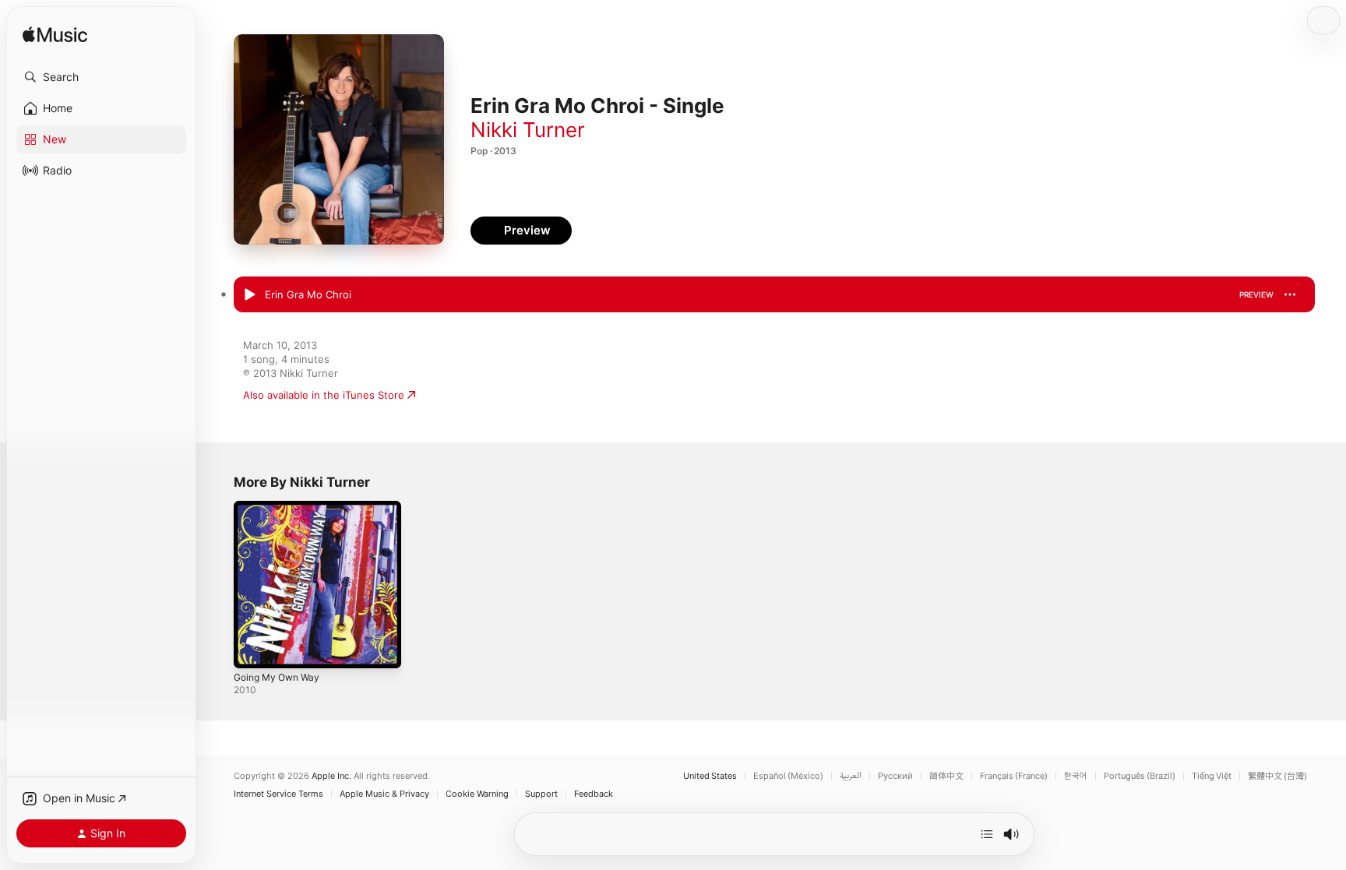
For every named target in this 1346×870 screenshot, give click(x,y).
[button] (101, 77)
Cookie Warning (477, 794)
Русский (895, 776)
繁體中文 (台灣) (1277, 776)
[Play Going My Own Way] (253, 648)
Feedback (593, 794)
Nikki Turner (527, 130)
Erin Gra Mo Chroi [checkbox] (308, 294)
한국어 (1075, 776)
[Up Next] (987, 834)
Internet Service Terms (278, 794)
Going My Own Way (281, 507)
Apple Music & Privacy (384, 794)
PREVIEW (1256, 294)
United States (710, 776)
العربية (851, 776)
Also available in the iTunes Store (323, 395)
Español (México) (788, 776)
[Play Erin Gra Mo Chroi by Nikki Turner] (249, 295)
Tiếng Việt (1211, 776)
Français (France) (1014, 776)
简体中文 (946, 776)
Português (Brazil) (1139, 776)
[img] (55, 35)
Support (541, 794)
